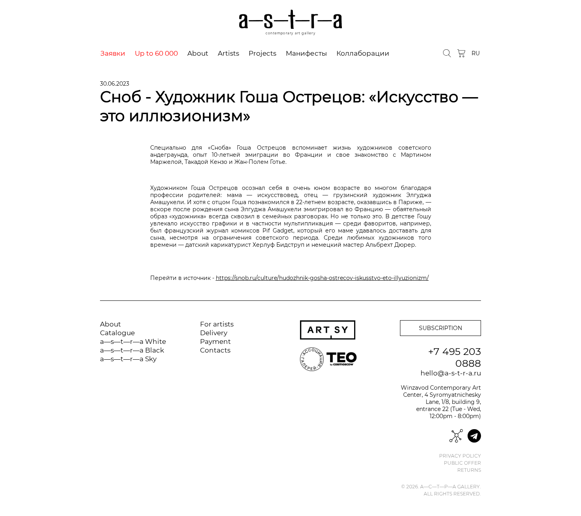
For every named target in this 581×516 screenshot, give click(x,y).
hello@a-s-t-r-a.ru (451, 373)
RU (476, 53)
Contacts (215, 350)
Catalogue (117, 333)
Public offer (462, 463)
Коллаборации (362, 53)
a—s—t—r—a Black (132, 350)
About (197, 53)
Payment (215, 341)
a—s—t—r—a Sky (128, 359)
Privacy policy (460, 456)
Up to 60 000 (156, 53)
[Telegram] (474, 436)
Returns (469, 470)
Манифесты (306, 53)
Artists (228, 53)
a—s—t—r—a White (133, 341)
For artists (217, 324)
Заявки (112, 53)
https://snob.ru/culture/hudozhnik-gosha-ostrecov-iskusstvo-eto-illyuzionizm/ (322, 277)
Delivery (213, 333)
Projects (262, 53)
